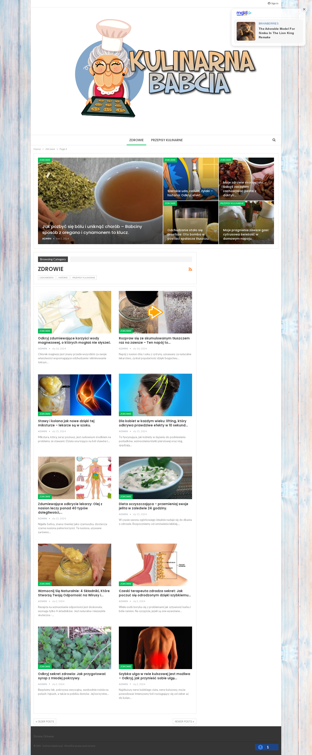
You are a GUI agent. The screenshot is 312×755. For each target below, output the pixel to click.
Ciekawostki (47, 277)
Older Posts (45, 721)
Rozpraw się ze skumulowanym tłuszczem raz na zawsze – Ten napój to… (154, 340)
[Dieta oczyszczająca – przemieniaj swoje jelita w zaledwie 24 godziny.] (155, 478)
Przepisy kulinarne (167, 140)
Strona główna (44, 736)
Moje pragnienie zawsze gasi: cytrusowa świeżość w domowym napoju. (246, 234)
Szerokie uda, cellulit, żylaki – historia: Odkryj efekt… (190, 193)
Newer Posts (184, 721)
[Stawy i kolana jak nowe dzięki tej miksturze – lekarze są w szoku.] (74, 395)
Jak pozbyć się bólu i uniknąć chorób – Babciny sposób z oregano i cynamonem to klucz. (92, 229)
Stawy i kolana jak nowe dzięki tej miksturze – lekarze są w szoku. (66, 423)
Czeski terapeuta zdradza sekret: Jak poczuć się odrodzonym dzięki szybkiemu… (155, 593)
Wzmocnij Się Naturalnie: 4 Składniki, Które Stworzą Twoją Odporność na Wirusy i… (74, 593)
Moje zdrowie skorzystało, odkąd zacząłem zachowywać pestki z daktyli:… (243, 188)
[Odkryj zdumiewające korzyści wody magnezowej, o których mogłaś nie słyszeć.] (74, 312)
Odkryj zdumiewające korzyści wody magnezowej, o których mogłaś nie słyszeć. (74, 340)
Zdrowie (136, 140)
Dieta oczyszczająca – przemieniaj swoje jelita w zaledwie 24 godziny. (153, 506)
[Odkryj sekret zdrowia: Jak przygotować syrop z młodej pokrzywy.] (74, 648)
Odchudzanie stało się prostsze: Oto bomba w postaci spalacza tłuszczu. (188, 234)
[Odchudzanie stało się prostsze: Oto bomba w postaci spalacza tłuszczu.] (191, 222)
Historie (63, 277)
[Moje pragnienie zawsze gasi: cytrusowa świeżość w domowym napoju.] (246, 222)
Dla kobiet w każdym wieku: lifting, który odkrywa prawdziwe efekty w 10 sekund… (153, 423)
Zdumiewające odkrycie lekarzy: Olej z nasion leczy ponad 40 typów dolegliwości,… (70, 508)
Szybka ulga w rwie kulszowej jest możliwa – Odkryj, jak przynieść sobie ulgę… (154, 676)
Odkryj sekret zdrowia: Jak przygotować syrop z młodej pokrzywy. (72, 676)
